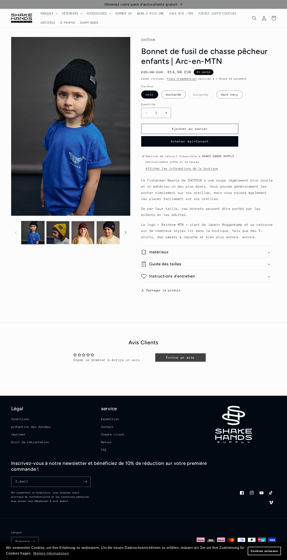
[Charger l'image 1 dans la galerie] (32, 232)
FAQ (104, 449)
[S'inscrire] (85, 482)
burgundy (203, 96)
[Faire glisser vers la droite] (125, 232)
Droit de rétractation (30, 442)
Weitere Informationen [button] (51, 553)
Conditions (20, 419)
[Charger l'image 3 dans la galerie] (82, 232)
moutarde (173, 94)
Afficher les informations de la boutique (182, 168)
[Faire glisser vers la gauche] (15, 232)
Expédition (110, 419)
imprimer (18, 434)
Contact (107, 427)
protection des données (31, 427)
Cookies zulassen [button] (264, 551)
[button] (48, 13)
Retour (106, 442)
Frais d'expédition (181, 78)
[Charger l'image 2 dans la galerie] (57, 232)
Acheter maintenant (190, 141)
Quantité (148, 104)
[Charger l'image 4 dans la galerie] (108, 232)
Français (23, 541)
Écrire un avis (180, 357)
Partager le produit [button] (163, 290)
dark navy (229, 94)
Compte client (113, 434)
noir (149, 94)
